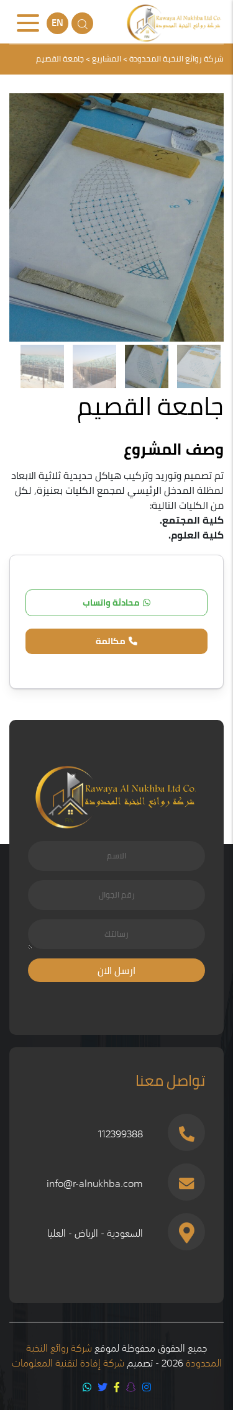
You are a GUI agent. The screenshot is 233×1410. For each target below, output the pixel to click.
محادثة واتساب (111, 602)
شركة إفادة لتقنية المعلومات (68, 1361)
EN (57, 23)
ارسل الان (116, 970)
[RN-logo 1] (175, 23)
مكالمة (111, 641)
